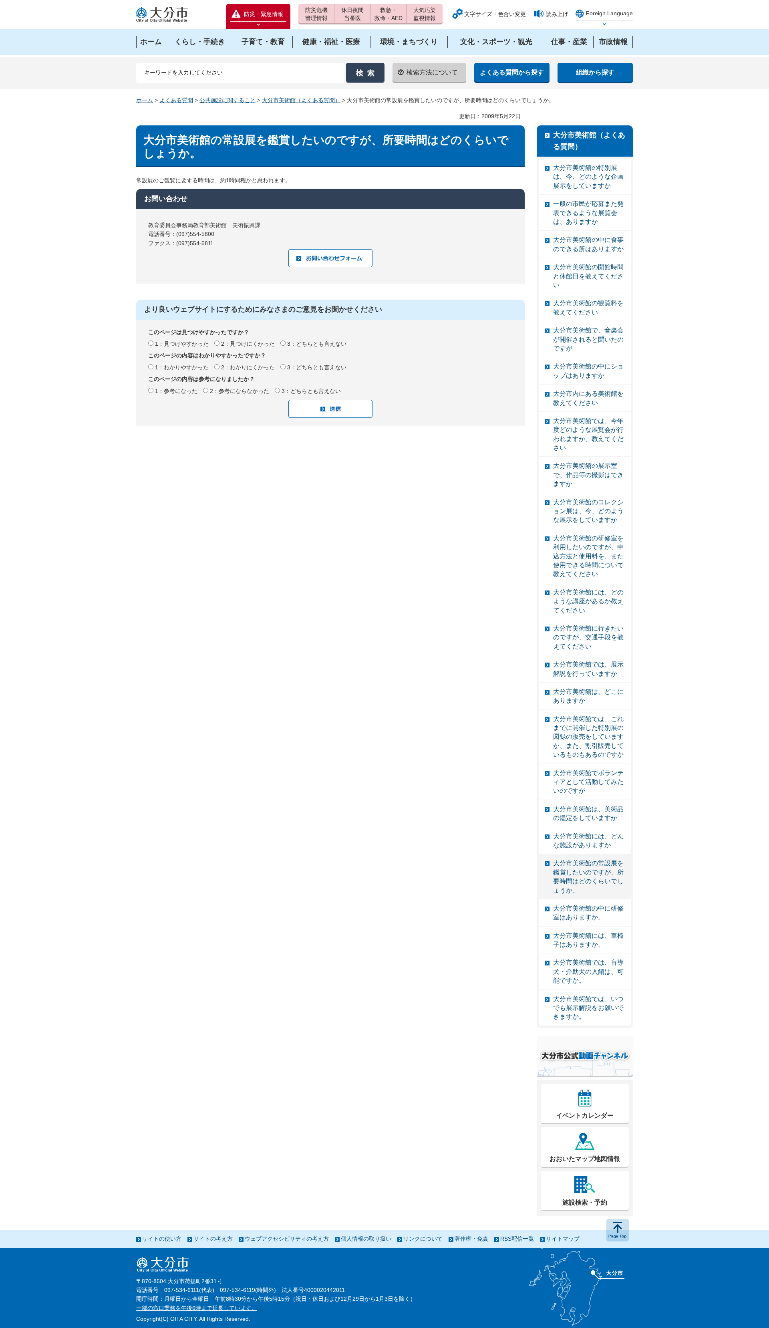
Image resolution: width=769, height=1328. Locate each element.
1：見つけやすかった (182, 344)
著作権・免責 (471, 1238)
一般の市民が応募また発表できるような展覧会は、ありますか (588, 212)
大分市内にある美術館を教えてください (588, 398)
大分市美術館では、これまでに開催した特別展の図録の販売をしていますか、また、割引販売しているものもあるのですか (588, 736)
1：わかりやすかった (182, 367)
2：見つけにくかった (248, 344)
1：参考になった (176, 391)
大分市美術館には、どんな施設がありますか (588, 840)
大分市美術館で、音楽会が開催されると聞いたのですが (588, 339)
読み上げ (557, 14)
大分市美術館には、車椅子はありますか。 (588, 940)
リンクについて (423, 1238)
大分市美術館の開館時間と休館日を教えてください (588, 276)
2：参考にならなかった (239, 391)
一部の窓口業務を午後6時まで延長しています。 (196, 1308)
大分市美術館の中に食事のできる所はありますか (588, 244)
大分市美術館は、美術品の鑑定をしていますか (588, 813)
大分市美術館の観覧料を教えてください (588, 307)
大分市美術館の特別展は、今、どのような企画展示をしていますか (588, 176)
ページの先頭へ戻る (617, 1230)
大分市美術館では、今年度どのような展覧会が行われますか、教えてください (588, 434)
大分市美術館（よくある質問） (301, 100)
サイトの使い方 (161, 1238)
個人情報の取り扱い (366, 1238)
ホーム (144, 100)
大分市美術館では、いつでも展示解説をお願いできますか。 (588, 1007)
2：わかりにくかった (248, 367)
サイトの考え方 (213, 1238)
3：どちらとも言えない (316, 344)
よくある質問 (176, 100)
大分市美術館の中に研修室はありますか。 (588, 913)
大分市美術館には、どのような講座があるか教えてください (588, 601)
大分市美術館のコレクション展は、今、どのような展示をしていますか (588, 511)
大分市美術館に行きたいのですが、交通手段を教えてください (588, 637)
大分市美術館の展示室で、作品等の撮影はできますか (588, 474)
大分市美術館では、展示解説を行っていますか (588, 669)
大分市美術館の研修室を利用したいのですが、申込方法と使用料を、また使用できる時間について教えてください (588, 556)
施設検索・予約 (584, 1202)
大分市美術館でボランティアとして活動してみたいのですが (588, 782)
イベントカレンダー (585, 1115)
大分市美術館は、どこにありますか (588, 696)
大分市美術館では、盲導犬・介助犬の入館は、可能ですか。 (588, 971)
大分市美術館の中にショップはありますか (588, 371)
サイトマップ (563, 1238)
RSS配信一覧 (517, 1238)
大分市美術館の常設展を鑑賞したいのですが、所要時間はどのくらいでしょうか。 (588, 876)
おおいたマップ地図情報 (585, 1158)
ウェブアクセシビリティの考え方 (287, 1238)
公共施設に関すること (227, 100)
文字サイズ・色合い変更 (495, 14)
